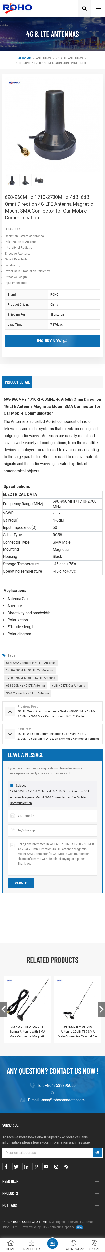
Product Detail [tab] (17, 382)
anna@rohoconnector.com (63, 1100)
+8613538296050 (60, 1085)
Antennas (43, 58)
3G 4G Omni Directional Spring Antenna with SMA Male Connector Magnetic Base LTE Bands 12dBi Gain (28, 1032)
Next (101, 1009)
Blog (6, 1227)
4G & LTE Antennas (69, 58)
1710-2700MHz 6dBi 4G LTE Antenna (30, 678)
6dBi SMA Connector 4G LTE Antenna (31, 663)
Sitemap (87, 1222)
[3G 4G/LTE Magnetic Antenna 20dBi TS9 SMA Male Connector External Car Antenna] (77, 999)
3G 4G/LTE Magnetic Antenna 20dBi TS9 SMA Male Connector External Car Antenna (77, 1032)
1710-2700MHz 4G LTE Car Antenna (30, 670)
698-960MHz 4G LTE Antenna (25, 685)
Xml (15, 1227)
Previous (3, 1009)
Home (26, 58)
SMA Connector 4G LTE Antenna (27, 693)
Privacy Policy (31, 1227)
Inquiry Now (49, 341)
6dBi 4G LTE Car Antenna (68, 685)
